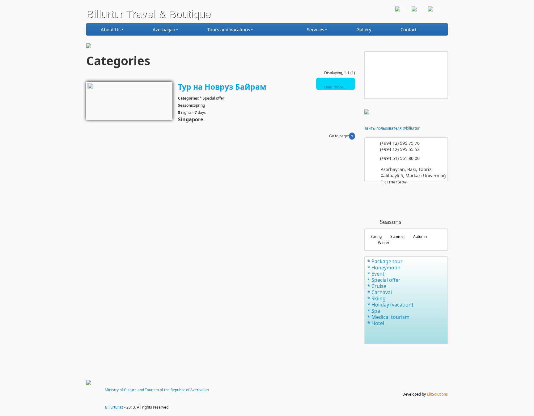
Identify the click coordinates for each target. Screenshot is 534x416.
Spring (376, 236)
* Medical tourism (388, 317)
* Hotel (375, 323)
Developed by (425, 394)
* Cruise (376, 286)
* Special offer (383, 280)
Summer (397, 236)
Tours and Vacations (228, 29)
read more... (335, 87)
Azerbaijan (164, 29)
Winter (383, 242)
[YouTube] (410, 199)
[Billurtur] (282, 32)
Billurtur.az (114, 407)
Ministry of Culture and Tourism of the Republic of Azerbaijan (157, 389)
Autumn (420, 236)
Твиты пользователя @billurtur (392, 128)
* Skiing (376, 298)
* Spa (373, 310)
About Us (111, 29)
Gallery (363, 29)
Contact (408, 29)
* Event (375, 273)
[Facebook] (374, 199)
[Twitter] (392, 199)
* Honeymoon (383, 267)
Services (315, 29)
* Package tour (385, 261)
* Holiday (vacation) (390, 304)
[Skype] (428, 199)
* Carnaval (379, 292)
